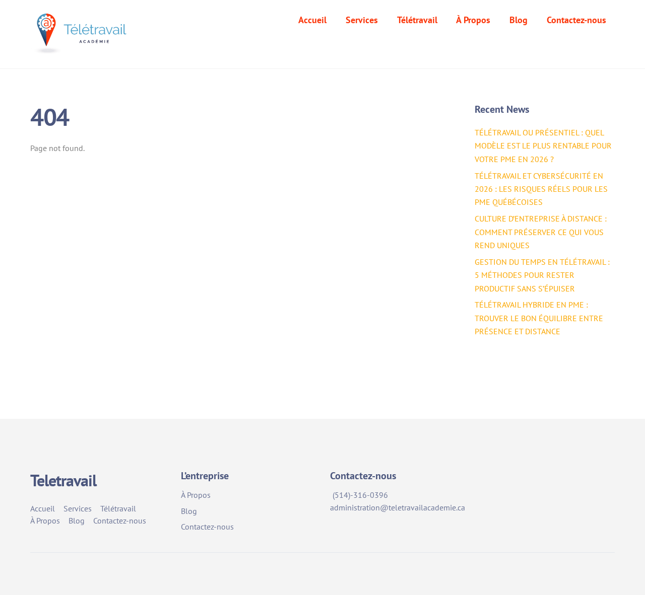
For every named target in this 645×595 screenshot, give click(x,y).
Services (362, 20)
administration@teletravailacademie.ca (397, 507)
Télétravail (417, 20)
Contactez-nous (576, 20)
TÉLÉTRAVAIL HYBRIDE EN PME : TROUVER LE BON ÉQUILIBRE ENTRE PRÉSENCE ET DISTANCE (539, 318)
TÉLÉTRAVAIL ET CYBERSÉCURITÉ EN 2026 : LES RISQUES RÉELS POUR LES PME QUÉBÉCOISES (541, 189)
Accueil (312, 20)
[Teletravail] (82, 47)
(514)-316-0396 (360, 495)
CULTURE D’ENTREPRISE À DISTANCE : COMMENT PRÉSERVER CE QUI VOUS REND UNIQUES (541, 231)
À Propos (473, 20)
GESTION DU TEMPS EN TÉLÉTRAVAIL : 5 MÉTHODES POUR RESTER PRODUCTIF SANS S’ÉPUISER (542, 275)
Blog (518, 20)
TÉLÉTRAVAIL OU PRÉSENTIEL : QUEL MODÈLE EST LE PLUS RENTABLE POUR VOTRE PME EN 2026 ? (543, 145)
